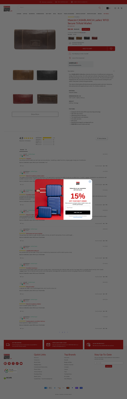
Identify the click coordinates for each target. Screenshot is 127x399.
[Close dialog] (90, 181)
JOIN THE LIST (78, 212)
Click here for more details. (77, 217)
